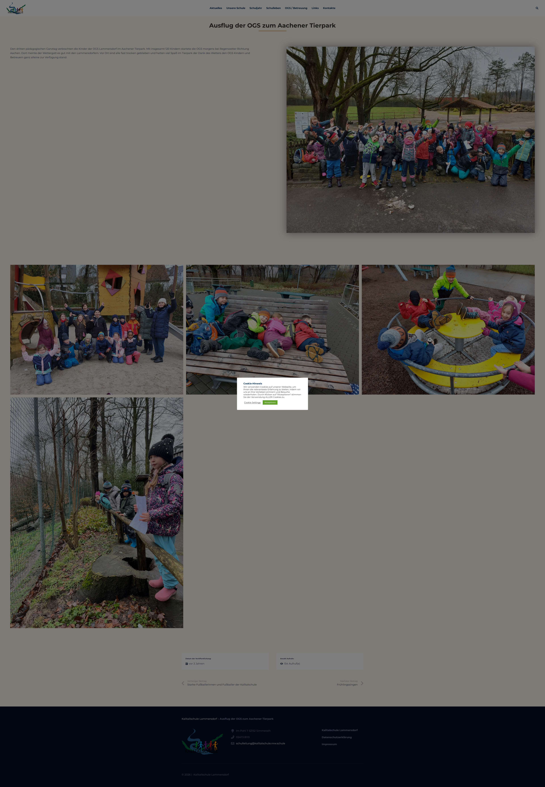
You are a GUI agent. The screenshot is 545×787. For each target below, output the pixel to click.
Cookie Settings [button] (252, 402)
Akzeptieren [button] (270, 402)
